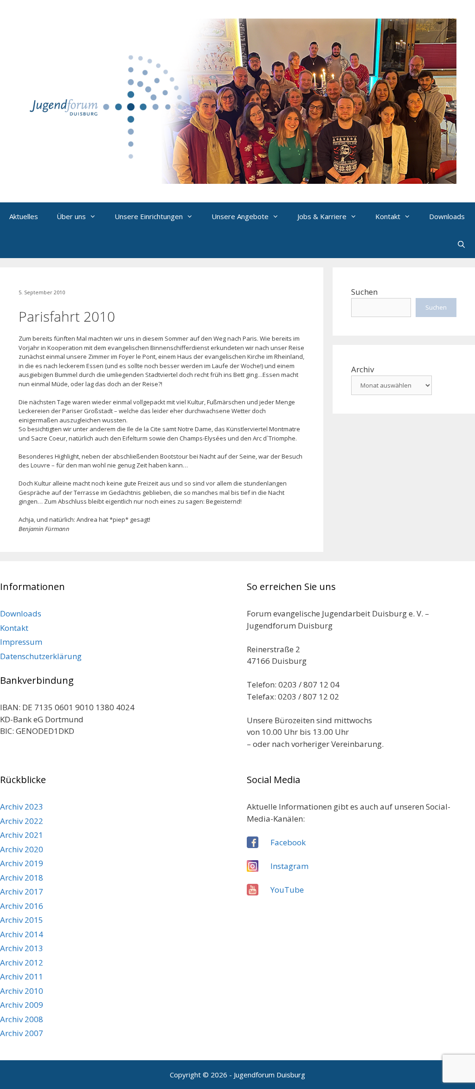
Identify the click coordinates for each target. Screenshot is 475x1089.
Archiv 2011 (21, 976)
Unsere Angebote (240, 216)
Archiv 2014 (21, 934)
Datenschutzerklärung (41, 656)
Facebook (288, 842)
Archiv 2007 (21, 1033)
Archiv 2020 (21, 849)
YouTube (287, 889)
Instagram (289, 866)
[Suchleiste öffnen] (461, 244)
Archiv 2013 (21, 948)
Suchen (364, 291)
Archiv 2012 (21, 962)
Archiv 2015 (21, 919)
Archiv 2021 (21, 835)
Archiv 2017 (21, 891)
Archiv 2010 (21, 990)
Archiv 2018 (21, 877)
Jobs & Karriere (322, 216)
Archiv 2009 (21, 1004)
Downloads (447, 216)
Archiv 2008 (21, 1019)
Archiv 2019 (21, 863)
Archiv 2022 (21, 821)
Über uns (71, 216)
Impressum (21, 641)
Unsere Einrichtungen (149, 216)
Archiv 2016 (21, 906)
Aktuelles (23, 216)
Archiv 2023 (21, 806)
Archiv (362, 369)
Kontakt (387, 216)
